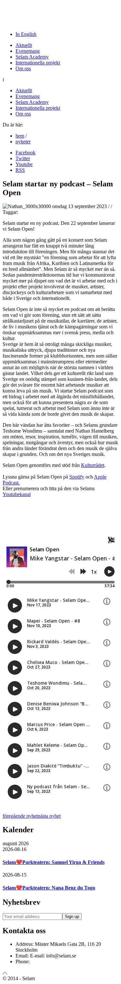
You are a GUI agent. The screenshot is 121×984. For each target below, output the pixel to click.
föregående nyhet (20, 816)
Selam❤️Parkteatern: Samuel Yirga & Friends (54, 862)
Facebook (25, 152)
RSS (20, 170)
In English (25, 34)
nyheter (23, 141)
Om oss (23, 68)
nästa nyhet (49, 816)
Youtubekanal (17, 494)
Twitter (22, 158)
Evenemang (27, 51)
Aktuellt (23, 45)
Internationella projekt (37, 62)
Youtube (24, 164)
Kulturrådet (92, 465)
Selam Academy (32, 57)
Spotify (76, 477)
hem (19, 135)
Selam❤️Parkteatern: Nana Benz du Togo (49, 887)
